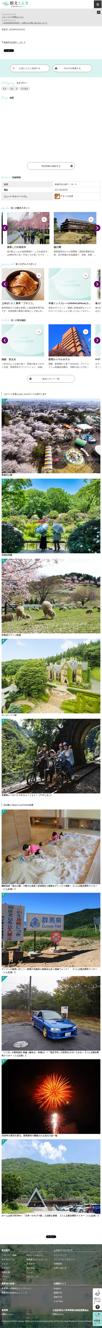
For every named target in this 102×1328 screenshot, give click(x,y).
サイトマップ (60, 1255)
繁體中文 (58, 1292)
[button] (5, 228)
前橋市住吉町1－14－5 (14, 42)
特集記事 (6, 1272)
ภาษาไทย (58, 1301)
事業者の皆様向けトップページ (16, 1288)
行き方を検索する (72, 68)
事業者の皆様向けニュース (14, 1292)
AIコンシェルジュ (34, 1255)
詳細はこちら (7, 1314)
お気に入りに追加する (29, 68)
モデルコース (8, 1259)
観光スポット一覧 (51, 378)
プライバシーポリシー (64, 1259)
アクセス (30, 1263)
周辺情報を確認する (51, 165)
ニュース (30, 1272)
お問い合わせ (60, 1267)
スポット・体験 (9, 1255)
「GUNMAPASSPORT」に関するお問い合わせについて (24, 23)
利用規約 (58, 1263)
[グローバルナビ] (98, 4)
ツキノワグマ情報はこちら (13, 17)
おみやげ (6, 1267)
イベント (6, 1276)
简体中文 (58, 1296)
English (57, 1288)
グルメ (5, 1263)
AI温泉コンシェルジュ (36, 1259)
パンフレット (32, 1276)
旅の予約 (30, 1267)
